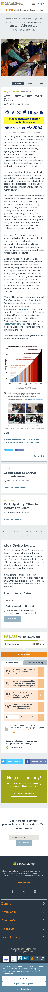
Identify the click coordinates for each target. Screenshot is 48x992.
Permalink (39, 456)
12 (40, 531)
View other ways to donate (24, 731)
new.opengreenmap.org (18, 309)
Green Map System (25, 29)
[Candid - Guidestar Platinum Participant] (14, 959)
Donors (6, 903)
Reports (18, 83)
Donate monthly (35, 662)
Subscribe (24, 843)
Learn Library (10, 937)
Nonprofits (24, 10)
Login (41, 3)
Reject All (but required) (24, 984)
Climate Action (10, 18)
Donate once (12, 662)
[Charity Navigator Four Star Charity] (7, 959)
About (16, 10)
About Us (7, 929)
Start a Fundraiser (24, 794)
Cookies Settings (24, 989)
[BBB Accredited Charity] (24, 959)
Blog (41, 10)
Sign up (12, 619)
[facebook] (12, 891)
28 (22, 536)
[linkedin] (35, 891)
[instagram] (24, 891)
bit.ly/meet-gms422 (15, 323)
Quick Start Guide (26, 300)
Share (41, 83)
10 (31, 531)
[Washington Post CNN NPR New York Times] (24, 951)
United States (25, 18)
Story (6, 83)
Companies (34, 10)
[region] (24, 977)
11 (35, 531)
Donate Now (24, 654)
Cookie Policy (8, 973)
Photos (30, 83)
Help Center (24, 882)
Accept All (24, 978)
